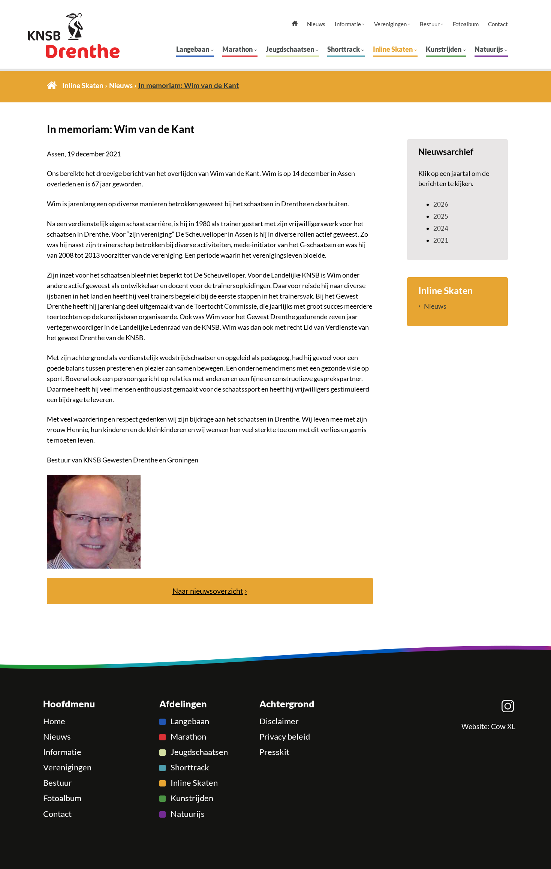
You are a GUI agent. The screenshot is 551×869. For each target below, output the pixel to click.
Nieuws (316, 24)
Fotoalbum (466, 24)
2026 (440, 204)
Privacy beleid (284, 736)
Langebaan (192, 49)
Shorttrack (343, 49)
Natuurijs (489, 49)
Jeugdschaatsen (290, 49)
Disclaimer (279, 721)
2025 (440, 216)
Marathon (237, 49)
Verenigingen (390, 24)
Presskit (274, 751)
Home (52, 85)
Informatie (348, 24)
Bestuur (430, 24)
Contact (498, 24)
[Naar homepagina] (88, 35)
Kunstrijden (443, 49)
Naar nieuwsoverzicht (207, 591)
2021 (440, 240)
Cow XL (503, 726)
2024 (440, 228)
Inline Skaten (393, 49)
